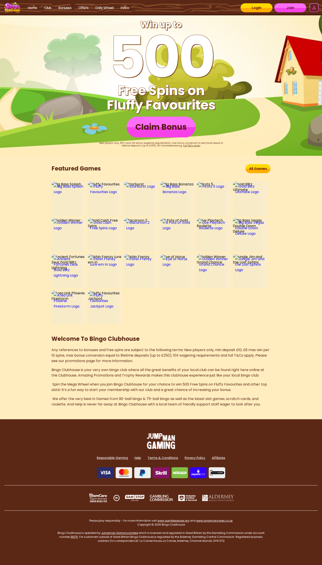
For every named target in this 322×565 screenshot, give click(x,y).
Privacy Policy (195, 458)
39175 (74, 537)
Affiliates (218, 458)
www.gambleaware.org (173, 520)
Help (137, 458)
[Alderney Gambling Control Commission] (218, 498)
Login (256, 7)
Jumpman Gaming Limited (119, 533)
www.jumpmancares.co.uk (214, 520)
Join (290, 7)
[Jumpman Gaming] (161, 447)
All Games (258, 168)
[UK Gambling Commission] (161, 498)
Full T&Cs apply (191, 145)
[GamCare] (98, 497)
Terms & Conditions (163, 458)
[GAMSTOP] (135, 498)
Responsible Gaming (112, 458)
